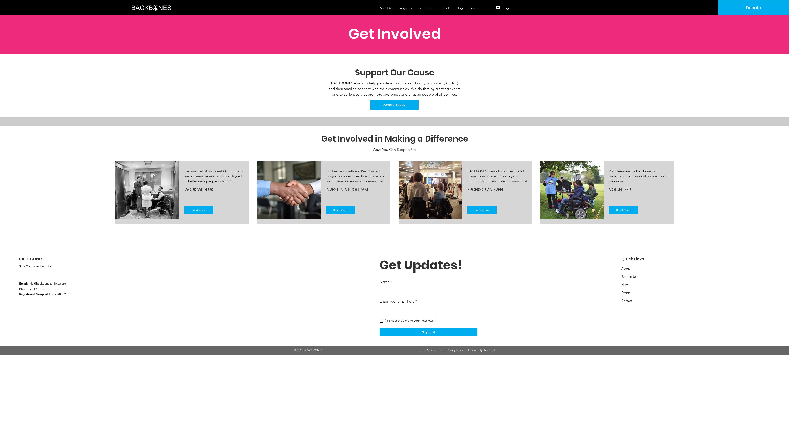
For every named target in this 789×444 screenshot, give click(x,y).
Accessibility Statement (481, 350)
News (625, 285)
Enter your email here (398, 301)
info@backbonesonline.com (47, 284)
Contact (626, 301)
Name (386, 282)
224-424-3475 (39, 289)
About (625, 269)
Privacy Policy (455, 350)
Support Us (628, 277)
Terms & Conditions (430, 350)
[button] (405, 8)
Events (625, 293)
